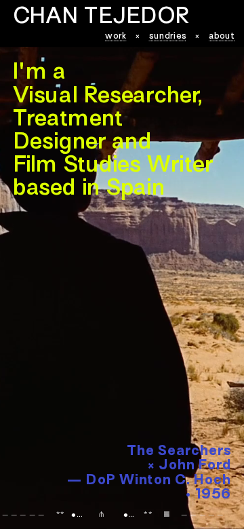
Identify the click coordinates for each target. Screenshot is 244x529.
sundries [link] (167, 36)
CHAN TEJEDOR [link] (101, 17)
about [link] (222, 36)
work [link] (115, 36)
